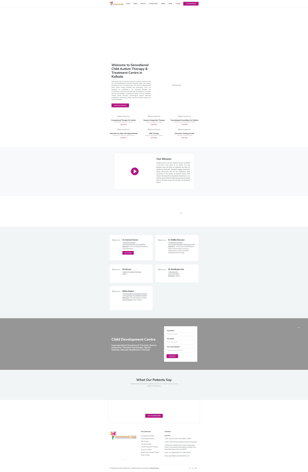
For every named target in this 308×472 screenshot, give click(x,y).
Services (143, 3)
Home (128, 3)
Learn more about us (120, 105)
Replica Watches (127, 99)
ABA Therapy (154, 133)
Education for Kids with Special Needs (123, 133)
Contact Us (172, 356)
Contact (178, 3)
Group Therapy (145, 455)
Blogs (170, 3)
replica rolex (165, 182)
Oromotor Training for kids (184, 133)
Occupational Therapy (147, 436)
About (135, 3)
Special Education (146, 444)
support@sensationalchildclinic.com (178, 456)
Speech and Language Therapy (150, 452)
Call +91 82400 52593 (154, 415)
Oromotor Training (146, 449)
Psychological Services (147, 438)
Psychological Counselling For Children (184, 120)
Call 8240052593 (191, 3)
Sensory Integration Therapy (154, 120)
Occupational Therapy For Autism (123, 120)
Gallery (163, 3)
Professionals (153, 3)
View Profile (128, 252)
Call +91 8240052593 (154, 49)
